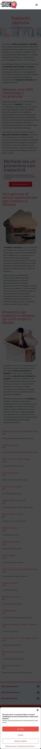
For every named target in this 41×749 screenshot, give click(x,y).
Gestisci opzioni (20, 741)
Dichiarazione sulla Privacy (26, 746)
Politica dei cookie (11, 746)
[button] (38, 710)
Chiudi (20, 735)
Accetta (20, 729)
